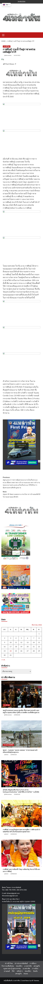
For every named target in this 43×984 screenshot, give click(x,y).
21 (34, 647)
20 (27, 647)
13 (27, 642)
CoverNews (25, 980)
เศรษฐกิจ (37, 966)
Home (26, 973)
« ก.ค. (3, 660)
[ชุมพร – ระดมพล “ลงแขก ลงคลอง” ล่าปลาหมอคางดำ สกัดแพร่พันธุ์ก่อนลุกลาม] (21, 734)
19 (21, 647)
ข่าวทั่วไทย (7, 46)
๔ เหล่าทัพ (28, 966)
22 (39, 647)
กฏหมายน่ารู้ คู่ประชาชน (12, 968)
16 (5, 647)
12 (21, 642)
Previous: (21, 482)
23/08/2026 (17, 715)
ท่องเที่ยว (6, 784)
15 (39, 642)
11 (16, 642)
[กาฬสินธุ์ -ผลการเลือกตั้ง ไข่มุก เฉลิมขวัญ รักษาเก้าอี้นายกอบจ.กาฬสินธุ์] (21, 853)
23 (5, 651)
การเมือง (35, 968)
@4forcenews (7, 55)
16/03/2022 (17, 55)
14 (34, 642)
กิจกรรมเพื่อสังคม (8, 966)
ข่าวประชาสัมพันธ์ (8, 745)
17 (11, 647)
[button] (3, 34)
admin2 (6, 754)
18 (16, 647)
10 (11, 642)
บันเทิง (35, 971)
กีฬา (13, 971)
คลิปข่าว (20, 971)
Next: (21, 494)
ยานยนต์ (7, 971)
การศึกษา (33, 963)
